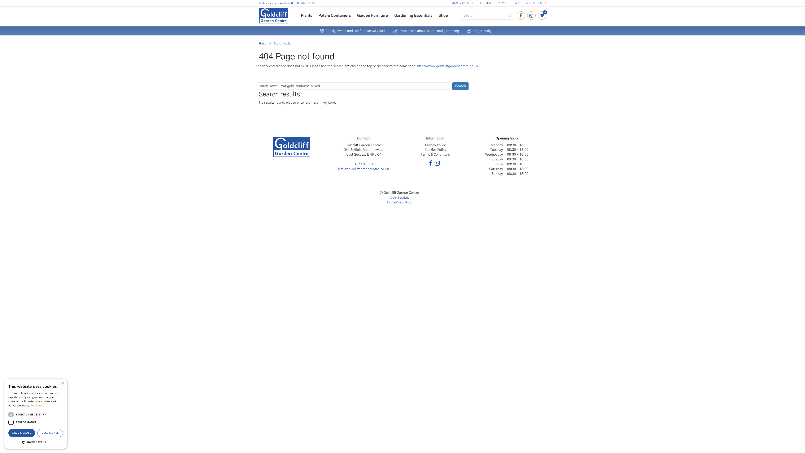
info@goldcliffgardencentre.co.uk (363, 169)
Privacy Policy (435, 145)
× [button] (62, 383)
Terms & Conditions (435, 154)
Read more (37, 405)
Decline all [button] (50, 433)
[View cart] (542, 15)
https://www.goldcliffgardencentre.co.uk (447, 66)
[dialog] (35, 414)
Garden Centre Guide (399, 202)
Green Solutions (399, 198)
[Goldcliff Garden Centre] (273, 16)
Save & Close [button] (21, 433)
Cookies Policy (435, 149)
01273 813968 (363, 164)
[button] (35, 442)
